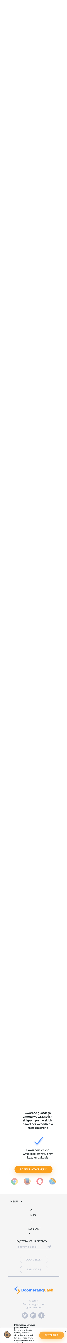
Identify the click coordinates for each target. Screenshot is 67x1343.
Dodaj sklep (34, 1259)
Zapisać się (34, 1269)
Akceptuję (52, 1335)
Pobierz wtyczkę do (33, 1169)
